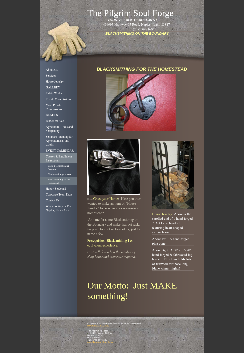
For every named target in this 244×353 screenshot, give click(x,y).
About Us (52, 70)
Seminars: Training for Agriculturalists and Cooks (59, 140)
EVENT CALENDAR (60, 150)
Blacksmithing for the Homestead (59, 181)
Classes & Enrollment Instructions (59, 158)
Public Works (54, 93)
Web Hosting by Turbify (98, 325)
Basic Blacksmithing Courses (58, 167)
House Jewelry (55, 81)
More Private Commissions (54, 107)
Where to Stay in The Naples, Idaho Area (58, 208)
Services (51, 75)
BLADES (52, 115)
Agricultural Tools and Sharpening (59, 129)
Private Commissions (58, 99)
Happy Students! (56, 188)
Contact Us (52, 200)
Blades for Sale (55, 121)
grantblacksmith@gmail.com (100, 342)
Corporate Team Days (59, 194)
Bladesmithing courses (59, 174)
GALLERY (53, 87)
